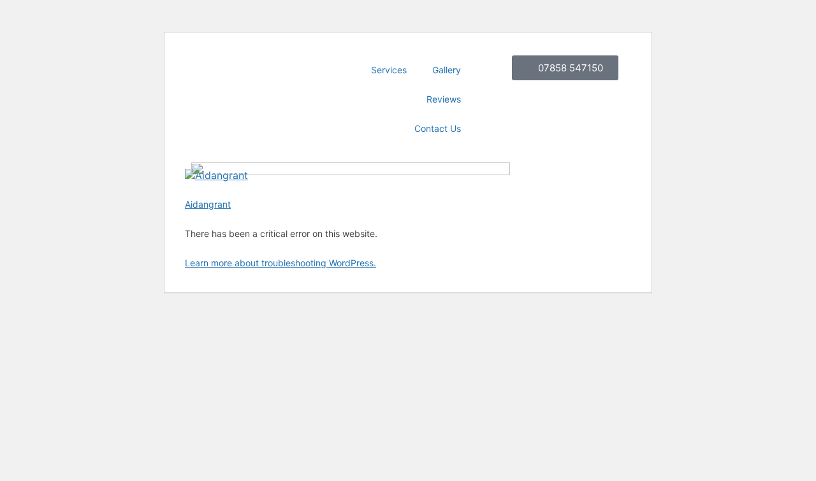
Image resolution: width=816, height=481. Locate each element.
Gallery (446, 69)
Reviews (443, 99)
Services (389, 69)
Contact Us (437, 128)
